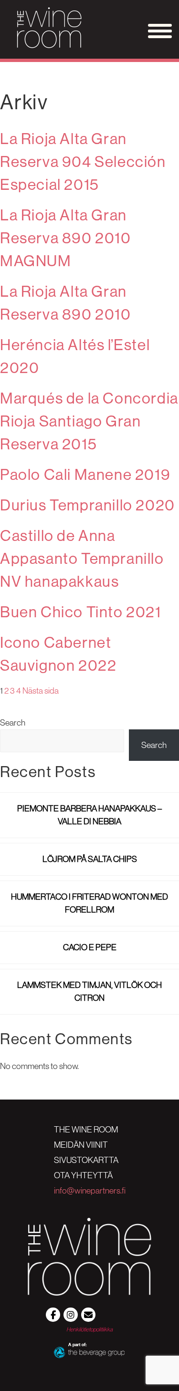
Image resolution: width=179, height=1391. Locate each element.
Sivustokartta (86, 1160)
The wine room (86, 1129)
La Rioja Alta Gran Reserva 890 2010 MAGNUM (65, 238)
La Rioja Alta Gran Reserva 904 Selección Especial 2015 (83, 161)
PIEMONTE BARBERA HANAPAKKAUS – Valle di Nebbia (89, 815)
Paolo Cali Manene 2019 (85, 474)
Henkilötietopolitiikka (89, 1329)
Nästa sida (40, 691)
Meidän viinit (81, 1145)
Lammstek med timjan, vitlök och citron (89, 991)
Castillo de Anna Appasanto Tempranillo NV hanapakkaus (82, 558)
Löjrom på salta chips (89, 859)
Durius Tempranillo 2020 (87, 505)
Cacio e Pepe (89, 947)
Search (12, 722)
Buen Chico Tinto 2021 (80, 612)
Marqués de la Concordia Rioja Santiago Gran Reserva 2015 (89, 421)
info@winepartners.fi (90, 1190)
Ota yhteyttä (83, 1175)
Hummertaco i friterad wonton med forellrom (89, 903)
